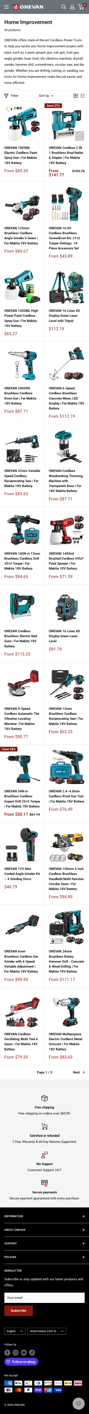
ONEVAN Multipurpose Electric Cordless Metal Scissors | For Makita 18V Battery (65, 1041)
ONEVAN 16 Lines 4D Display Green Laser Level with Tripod (64, 316)
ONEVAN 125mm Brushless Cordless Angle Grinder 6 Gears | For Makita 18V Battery (21, 235)
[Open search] (64, 7)
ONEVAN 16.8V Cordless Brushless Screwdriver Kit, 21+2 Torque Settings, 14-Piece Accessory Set (64, 238)
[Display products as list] (83, 96)
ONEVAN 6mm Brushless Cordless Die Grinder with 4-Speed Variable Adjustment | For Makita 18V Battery (21, 961)
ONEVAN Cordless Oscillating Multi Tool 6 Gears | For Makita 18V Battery (21, 1041)
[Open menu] (6, 7)
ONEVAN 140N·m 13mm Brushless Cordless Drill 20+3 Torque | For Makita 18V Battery (22, 561)
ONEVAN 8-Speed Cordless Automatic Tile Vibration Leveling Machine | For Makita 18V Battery (21, 719)
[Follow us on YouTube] (24, 1353)
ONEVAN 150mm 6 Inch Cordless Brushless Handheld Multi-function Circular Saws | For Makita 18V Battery (66, 879)
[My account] (72, 7)
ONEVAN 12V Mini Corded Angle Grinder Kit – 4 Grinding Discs (22, 874)
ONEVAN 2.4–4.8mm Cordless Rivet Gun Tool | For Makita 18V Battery (66, 796)
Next (76, 1072)
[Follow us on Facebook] (7, 1353)
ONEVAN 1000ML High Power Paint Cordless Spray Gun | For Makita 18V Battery (21, 318)
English (11, 1331)
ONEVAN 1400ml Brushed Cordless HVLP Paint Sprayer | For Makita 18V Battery (66, 561)
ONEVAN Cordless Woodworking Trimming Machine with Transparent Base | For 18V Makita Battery (66, 481)
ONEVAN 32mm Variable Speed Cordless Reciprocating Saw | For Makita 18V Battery (22, 478)
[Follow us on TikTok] (32, 1353)
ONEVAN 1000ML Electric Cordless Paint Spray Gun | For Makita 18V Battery (20, 155)
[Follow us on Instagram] (16, 1353)
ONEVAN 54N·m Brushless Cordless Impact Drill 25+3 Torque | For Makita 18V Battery (22, 798)
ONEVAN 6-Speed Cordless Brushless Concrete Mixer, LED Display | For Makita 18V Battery (66, 398)
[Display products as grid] (76, 96)
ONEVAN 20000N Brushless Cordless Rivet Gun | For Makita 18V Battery (20, 395)
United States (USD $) (43, 1331)
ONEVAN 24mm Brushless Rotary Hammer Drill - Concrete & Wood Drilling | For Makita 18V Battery (66, 961)
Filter (14, 96)
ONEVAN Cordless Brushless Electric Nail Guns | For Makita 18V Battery (20, 638)
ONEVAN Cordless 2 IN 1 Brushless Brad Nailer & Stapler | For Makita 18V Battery (66, 155)
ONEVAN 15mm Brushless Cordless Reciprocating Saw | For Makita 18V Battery (66, 716)
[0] (81, 7)
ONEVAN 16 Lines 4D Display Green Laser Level (64, 636)
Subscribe (18, 1311)
